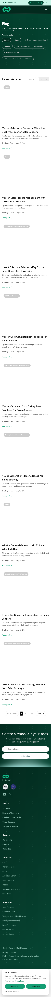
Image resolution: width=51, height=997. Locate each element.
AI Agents (6, 808)
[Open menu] (46, 9)
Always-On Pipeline (10, 826)
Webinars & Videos (10, 889)
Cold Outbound (8, 907)
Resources (6, 894)
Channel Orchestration (11, 817)
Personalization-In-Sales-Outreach (18, 59)
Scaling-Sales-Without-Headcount (29, 46)
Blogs (4, 871)
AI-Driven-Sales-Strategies (35, 40)
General (7, 46)
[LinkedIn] (4, 794)
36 (46, 79)
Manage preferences (12, 991)
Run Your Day (7, 930)
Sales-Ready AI (8, 822)
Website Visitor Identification (14, 916)
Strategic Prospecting (11, 921)
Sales (17, 40)
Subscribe (25, 756)
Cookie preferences (10, 959)
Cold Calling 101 (8, 880)
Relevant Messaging (10, 813)
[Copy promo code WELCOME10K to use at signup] (41, 2)
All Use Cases (8, 934)
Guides (5, 885)
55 (32, 713)
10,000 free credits (9, 3)
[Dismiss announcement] (47, 3)
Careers (5, 844)
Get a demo (7, 840)
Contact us (6, 849)
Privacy (5, 952)
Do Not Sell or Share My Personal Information (20, 956)
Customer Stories (9, 867)
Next (39, 713)
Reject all (14, 986)
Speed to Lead (8, 912)
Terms (13, 952)
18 (41, 79)
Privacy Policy (20, 981)
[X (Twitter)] (10, 794)
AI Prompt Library (9, 876)
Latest (6, 40)
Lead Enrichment (9, 925)
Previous (13, 713)
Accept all (36, 986)
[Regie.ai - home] (6, 9)
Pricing (5, 862)
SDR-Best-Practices (11, 52)
